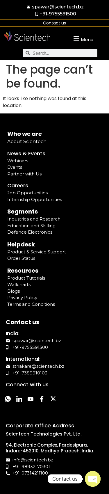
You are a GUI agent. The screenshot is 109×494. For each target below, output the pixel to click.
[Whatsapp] (7, 400)
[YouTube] (30, 400)
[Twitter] (53, 400)
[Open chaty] (93, 479)
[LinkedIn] (19, 400)
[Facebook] (41, 400)
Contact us (54, 23)
